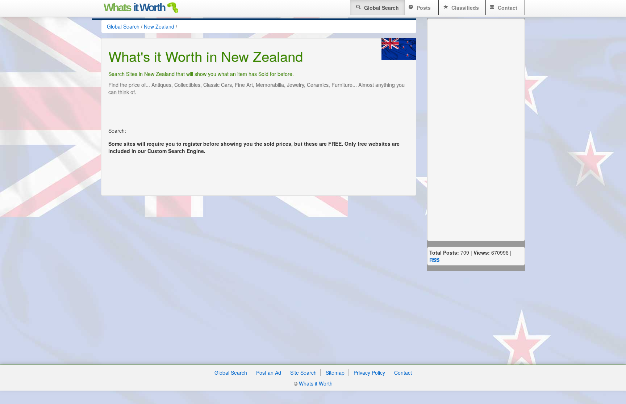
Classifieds (464, 7)
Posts (423, 7)
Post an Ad (268, 372)
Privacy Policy (369, 372)
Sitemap (335, 372)
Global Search (381, 7)
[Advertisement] (240, 115)
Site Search (303, 372)
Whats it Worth (316, 383)
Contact (506, 7)
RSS (434, 259)
